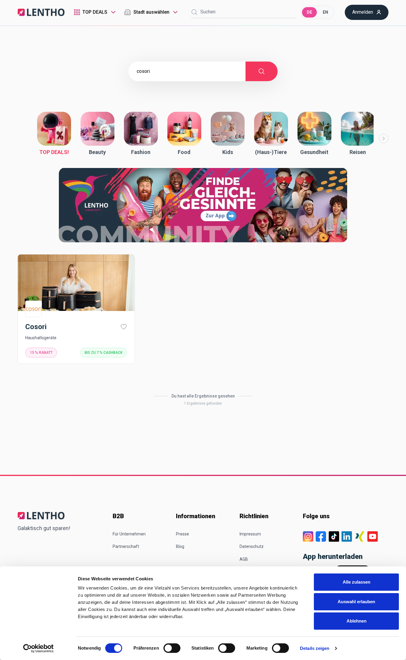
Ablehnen (356, 620)
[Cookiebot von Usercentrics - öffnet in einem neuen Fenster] (38, 648)
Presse (182, 534)
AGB (244, 559)
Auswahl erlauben (356, 601)
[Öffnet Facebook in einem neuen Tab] (321, 536)
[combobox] (95, 12)
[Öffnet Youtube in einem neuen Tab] (372, 536)
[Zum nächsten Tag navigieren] (383, 138)
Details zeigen (314, 648)
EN (325, 12)
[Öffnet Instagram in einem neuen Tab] (308, 536)
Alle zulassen (356, 581)
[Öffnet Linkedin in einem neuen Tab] (347, 536)
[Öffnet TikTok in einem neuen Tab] (334, 536)
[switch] (171, 648)
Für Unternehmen (129, 534)
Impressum (250, 534)
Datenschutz (252, 546)
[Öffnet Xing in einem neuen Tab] (360, 536)
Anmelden (362, 12)
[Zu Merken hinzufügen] (123, 326)
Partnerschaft (126, 546)
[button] (54, 134)
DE (309, 12)
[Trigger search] (194, 12)
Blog (180, 546)
